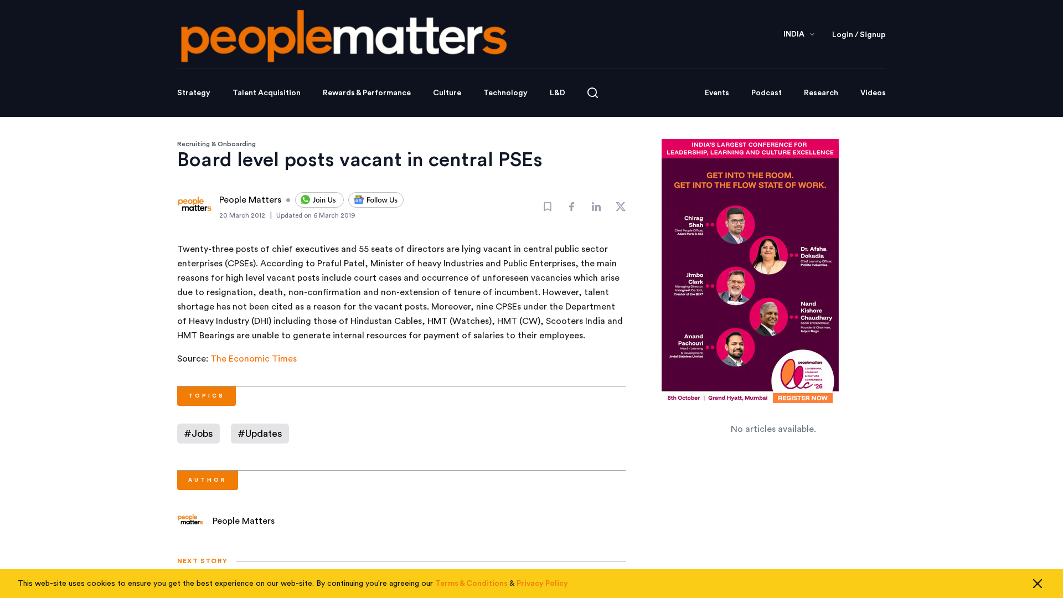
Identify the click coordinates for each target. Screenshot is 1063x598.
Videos (873, 93)
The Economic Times (253, 358)
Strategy (193, 93)
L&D (557, 93)
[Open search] (592, 92)
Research (821, 93)
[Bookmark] (547, 206)
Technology (505, 93)
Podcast (766, 93)
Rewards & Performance (367, 93)
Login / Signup (859, 35)
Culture (447, 93)
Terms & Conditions (471, 583)
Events (717, 93)
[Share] (571, 206)
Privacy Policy (542, 583)
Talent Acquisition (267, 93)
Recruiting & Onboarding (216, 144)
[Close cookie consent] (1037, 583)
